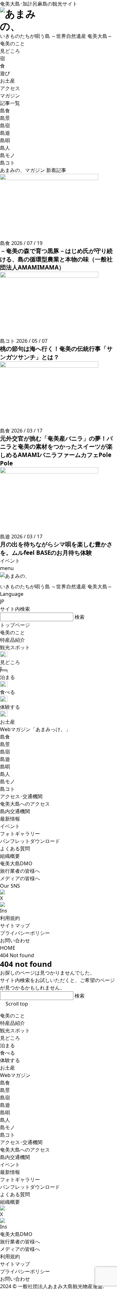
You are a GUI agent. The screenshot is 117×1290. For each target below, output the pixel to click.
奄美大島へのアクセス (25, 1149)
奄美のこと (12, 1015)
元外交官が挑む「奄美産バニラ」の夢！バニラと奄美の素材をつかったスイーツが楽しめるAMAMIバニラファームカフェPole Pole (56, 450)
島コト (7, 1134)
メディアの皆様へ (20, 1249)
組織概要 (10, 1201)
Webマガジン (15, 1075)
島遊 (5, 1105)
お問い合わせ (15, 940)
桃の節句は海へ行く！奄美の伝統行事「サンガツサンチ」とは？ (56, 353)
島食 (5, 1082)
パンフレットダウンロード (30, 1187)
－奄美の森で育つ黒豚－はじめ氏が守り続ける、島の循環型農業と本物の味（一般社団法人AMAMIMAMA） (56, 259)
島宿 (5, 1097)
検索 (80, 616)
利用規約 (10, 918)
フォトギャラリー (20, 1179)
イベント (10, 1164)
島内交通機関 (15, 1157)
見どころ (10, 1037)
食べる (7, 1052)
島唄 (5, 1112)
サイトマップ (15, 925)
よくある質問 (15, 1194)
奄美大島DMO (16, 1234)
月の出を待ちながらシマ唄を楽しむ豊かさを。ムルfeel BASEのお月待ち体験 (56, 548)
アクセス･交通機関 (21, 1142)
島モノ (7, 1127)
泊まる (7, 1045)
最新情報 (10, 1172)
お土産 (7, 1067)
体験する (10, 1060)
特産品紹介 (12, 1023)
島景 (5, 1090)
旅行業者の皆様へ (20, 1241)
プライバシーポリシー (25, 933)
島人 (5, 1119)
